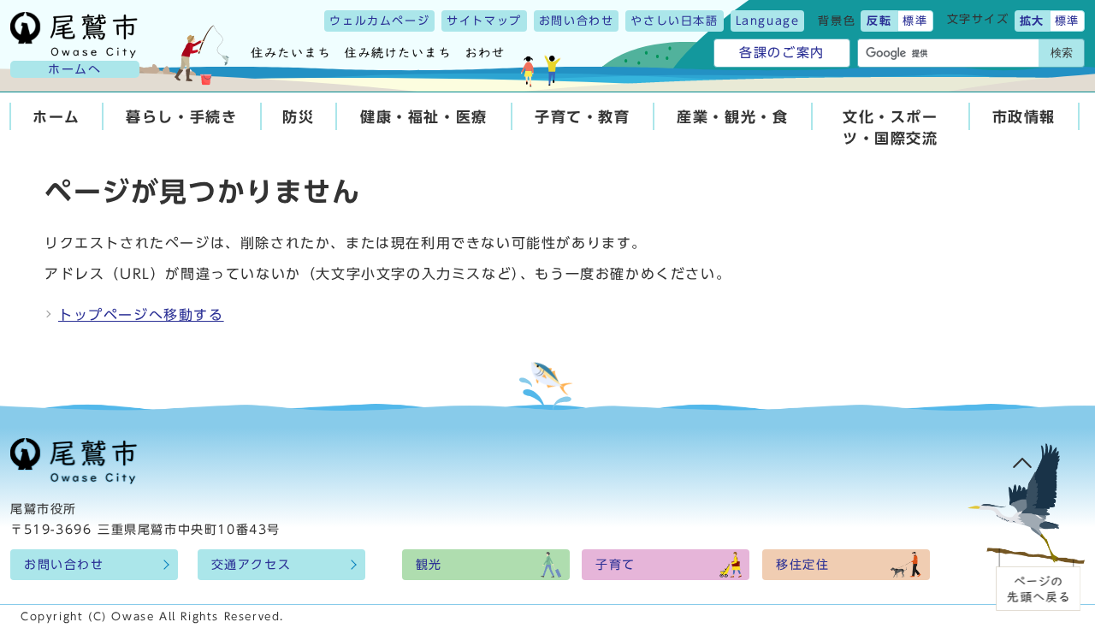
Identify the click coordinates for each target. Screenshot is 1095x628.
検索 (1062, 52)
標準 (915, 21)
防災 (298, 117)
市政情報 (1024, 117)
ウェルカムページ (379, 21)
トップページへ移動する (141, 315)
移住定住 (802, 565)
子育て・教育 (582, 117)
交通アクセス (251, 565)
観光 (429, 565)
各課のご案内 (782, 52)
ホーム (56, 117)
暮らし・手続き (181, 117)
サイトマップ (484, 21)
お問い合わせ (576, 21)
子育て (615, 565)
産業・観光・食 (732, 117)
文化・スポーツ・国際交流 (890, 127)
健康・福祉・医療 (424, 117)
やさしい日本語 (674, 21)
